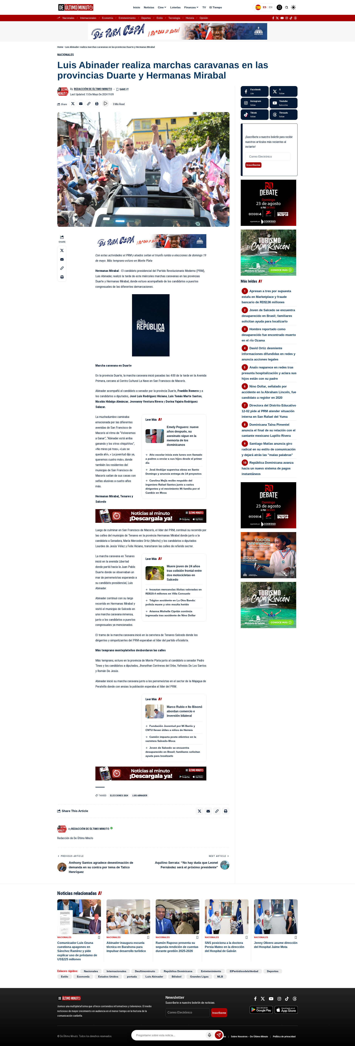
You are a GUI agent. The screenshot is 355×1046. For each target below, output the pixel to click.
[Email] (80, 103)
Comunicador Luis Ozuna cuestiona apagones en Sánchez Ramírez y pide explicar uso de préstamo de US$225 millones (77, 951)
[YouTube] (282, 18)
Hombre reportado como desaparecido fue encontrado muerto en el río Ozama (269, 334)
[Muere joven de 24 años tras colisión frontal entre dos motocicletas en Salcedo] (155, 573)
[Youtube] (283, 103)
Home (60, 47)
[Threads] (295, 18)
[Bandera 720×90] (150, 241)
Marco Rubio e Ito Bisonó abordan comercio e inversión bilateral (184, 711)
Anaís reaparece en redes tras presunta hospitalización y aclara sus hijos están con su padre (269, 373)
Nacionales (68, 18)
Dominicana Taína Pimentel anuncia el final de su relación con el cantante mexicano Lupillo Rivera (268, 430)
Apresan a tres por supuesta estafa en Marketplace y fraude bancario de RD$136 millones (266, 296)
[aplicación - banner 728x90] (150, 515)
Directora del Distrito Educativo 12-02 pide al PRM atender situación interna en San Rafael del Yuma (269, 411)
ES (264, 7)
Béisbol (176, 976)
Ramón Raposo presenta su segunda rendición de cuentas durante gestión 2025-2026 (177, 947)
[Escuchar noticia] (105, 103)
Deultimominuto (145, 971)
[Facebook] (273, 18)
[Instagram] (287, 18)
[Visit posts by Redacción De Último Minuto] (62, 91)
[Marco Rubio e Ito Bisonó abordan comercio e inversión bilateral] (155, 711)
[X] (277, 18)
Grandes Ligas (199, 976)
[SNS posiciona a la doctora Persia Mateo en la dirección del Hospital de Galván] (226, 916)
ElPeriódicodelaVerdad (244, 971)
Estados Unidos (108, 976)
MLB (220, 976)
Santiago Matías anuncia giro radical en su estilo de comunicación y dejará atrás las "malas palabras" (268, 449)
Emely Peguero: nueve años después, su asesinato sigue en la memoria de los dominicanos (183, 435)
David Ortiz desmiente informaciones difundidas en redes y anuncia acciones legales (268, 353)
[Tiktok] (255, 114)
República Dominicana (178, 971)
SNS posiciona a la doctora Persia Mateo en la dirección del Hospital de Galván (224, 947)
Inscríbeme (253, 164)
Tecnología (174, 18)
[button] (286, 7)
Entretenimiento (127, 18)
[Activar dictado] (209, 1035)
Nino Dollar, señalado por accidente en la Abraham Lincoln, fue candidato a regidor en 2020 (269, 392)
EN (270, 7)
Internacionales (88, 18)
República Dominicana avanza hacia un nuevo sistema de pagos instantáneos (268, 468)
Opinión (204, 18)
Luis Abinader (139, 795)
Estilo (160, 18)
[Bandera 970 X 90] (177, 31)
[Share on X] (73, 103)
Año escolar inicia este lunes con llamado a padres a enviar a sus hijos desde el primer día (174, 458)
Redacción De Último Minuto (93, 89)
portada (132, 976)
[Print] (96, 103)
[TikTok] (291, 18)
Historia (190, 18)
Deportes (146, 18)
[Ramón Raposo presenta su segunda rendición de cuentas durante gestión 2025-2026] (177, 916)
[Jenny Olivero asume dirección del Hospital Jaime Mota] (276, 916)
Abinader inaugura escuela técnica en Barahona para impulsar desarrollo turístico (126, 947)
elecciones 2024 (119, 795)
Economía (107, 18)
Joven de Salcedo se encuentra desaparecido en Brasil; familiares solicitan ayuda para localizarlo (173, 751)
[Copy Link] (88, 103)
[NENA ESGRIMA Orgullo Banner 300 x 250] (268, 555)
